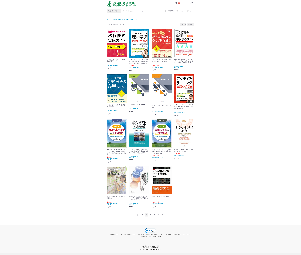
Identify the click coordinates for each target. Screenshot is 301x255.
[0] (176, 3)
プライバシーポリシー (154, 236)
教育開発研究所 (150, 246)
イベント (161, 234)
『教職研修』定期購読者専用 (173, 234)
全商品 (108, 19)
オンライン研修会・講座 (150, 234)
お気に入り (182, 11)
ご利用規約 (143, 236)
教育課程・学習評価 (117, 19)
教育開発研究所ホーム (116, 234)
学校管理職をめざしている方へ (133, 234)
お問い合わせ (186, 234)
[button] (150, 230)
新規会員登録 (171, 11)
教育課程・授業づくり (130, 19)
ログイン (191, 11)
